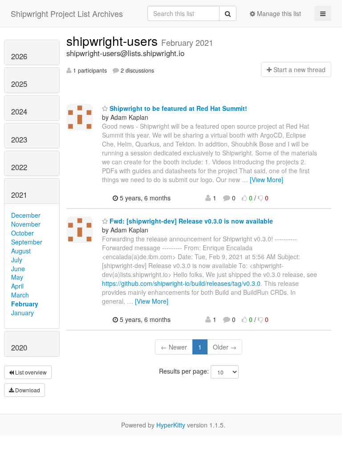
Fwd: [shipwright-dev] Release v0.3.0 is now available (190, 220)
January (22, 312)
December (26, 215)
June (18, 268)
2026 (19, 56)
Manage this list (278, 13)
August (21, 250)
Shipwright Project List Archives (67, 13)
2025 (19, 83)
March (20, 294)
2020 (19, 347)
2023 (19, 139)
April (17, 285)
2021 (19, 194)
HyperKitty (170, 424)
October (22, 232)
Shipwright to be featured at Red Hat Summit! (177, 108)
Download (27, 390)
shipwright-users (113, 40)
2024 (19, 111)
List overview (30, 372)
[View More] (266, 179)
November (26, 224)
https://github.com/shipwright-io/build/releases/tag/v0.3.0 (181, 283)
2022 (19, 167)
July (16, 259)
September (26, 241)
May (17, 277)
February (24, 303)
